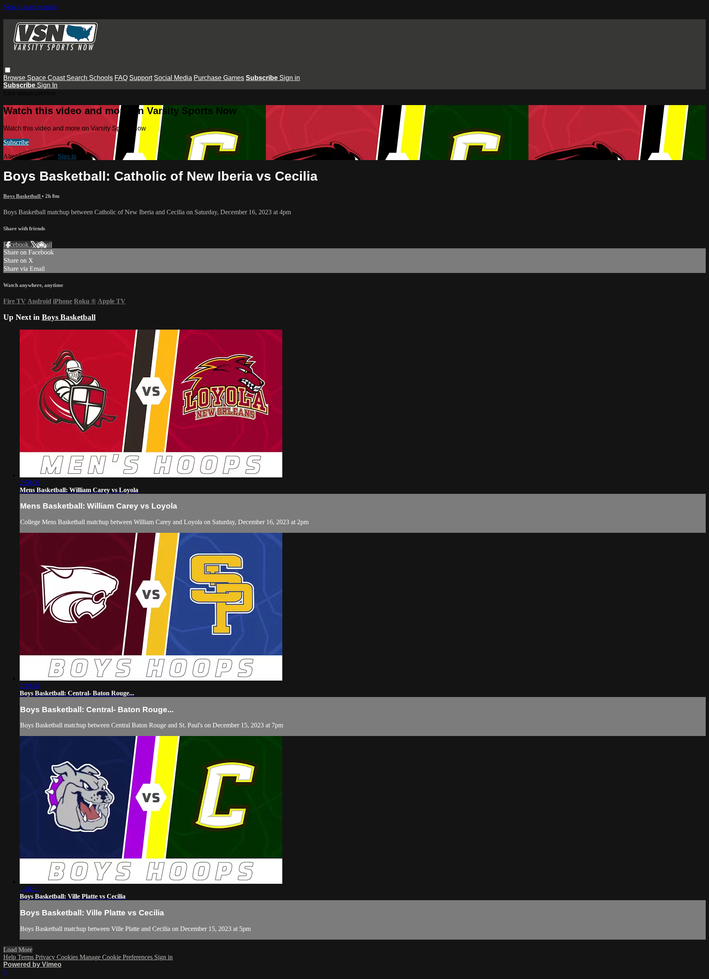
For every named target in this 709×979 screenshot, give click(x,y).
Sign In (47, 85)
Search (77, 77)
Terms (26, 957)
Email (44, 244)
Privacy (46, 957)
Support (140, 77)
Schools (101, 77)
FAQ (121, 77)
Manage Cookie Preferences (117, 957)
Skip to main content (30, 6)
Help (10, 957)
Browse (15, 77)
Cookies (68, 957)
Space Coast (46, 77)
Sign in (289, 77)
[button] (7, 70)
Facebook (16, 244)
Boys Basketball (22, 196)
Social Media (173, 77)
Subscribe (16, 142)
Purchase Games (219, 77)
